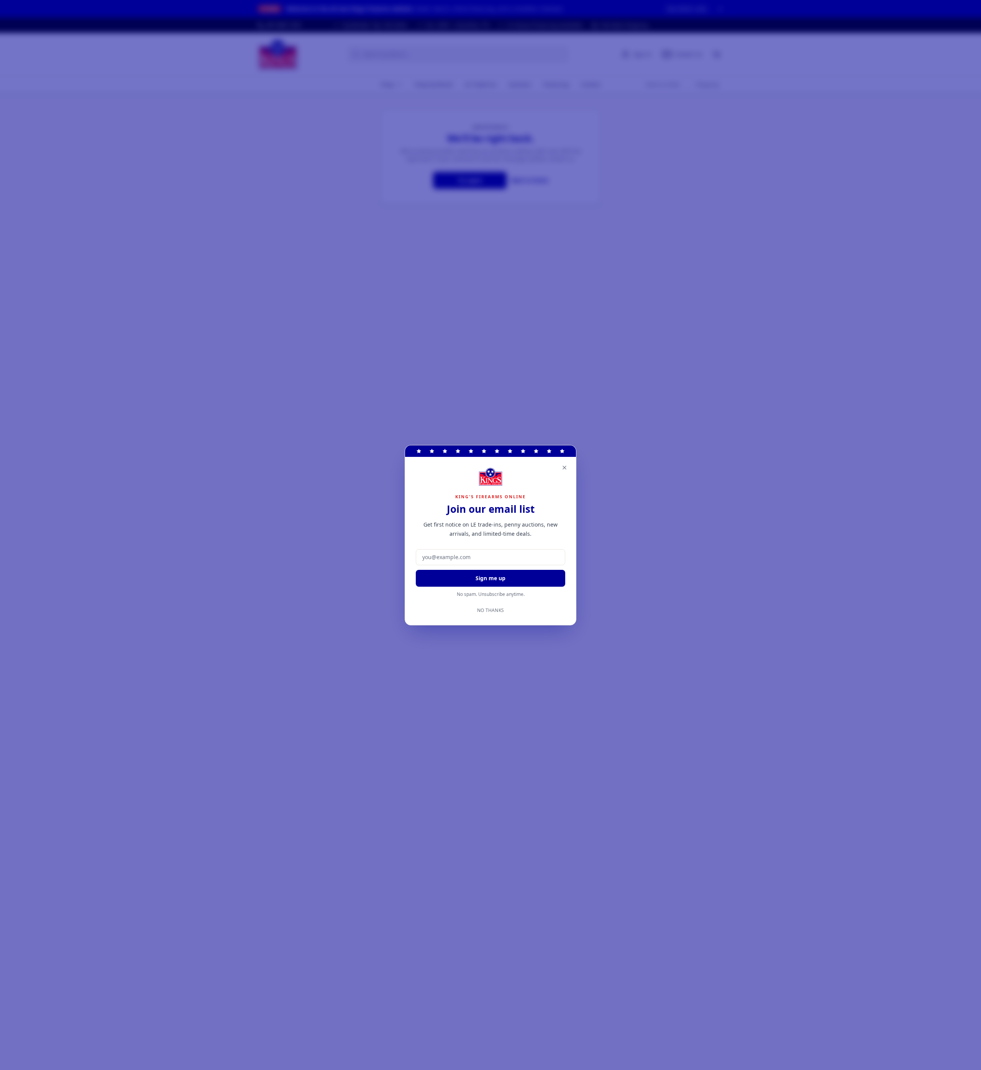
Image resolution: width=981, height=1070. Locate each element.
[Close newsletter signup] (564, 467)
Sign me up (490, 578)
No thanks (490, 610)
